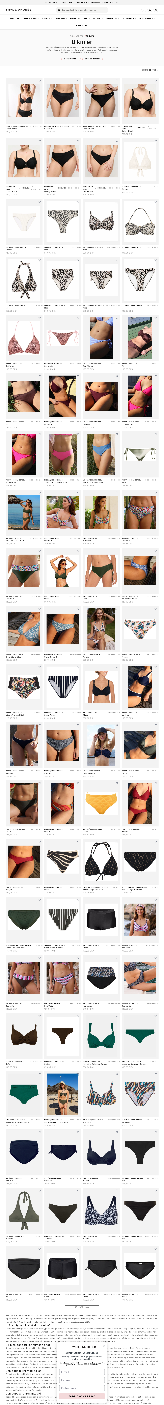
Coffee (9, 1064)
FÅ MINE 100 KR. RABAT (82, 1396)
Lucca (124, 773)
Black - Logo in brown (93, 889)
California (10, 366)
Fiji (123, 366)
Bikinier (90, 36)
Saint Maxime (89, 773)
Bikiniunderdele (92, 59)
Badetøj (80, 36)
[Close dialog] (104, 1346)
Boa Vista (126, 948)
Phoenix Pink (128, 424)
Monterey (87, 1122)
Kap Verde (87, 1006)
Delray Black (127, 131)
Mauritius (48, 540)
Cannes (125, 189)
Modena (125, 715)
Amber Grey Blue (129, 599)
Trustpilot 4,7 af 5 (109, 2)
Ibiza (124, 482)
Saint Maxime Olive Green (56, 1122)
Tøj (72, 36)
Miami (47, 889)
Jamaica (48, 424)
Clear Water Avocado (54, 948)
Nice (46, 250)
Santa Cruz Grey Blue (93, 482)
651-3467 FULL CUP (15, 540)
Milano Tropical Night (15, 715)
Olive (46, 599)
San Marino (88, 366)
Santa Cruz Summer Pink (55, 482)
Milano (86, 1238)
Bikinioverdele (71, 59)
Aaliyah (47, 773)
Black (85, 715)
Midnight (9, 1180)
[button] (58, 9)
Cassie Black (11, 128)
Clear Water (49, 715)
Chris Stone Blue (13, 657)
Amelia (86, 657)
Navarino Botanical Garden (95, 1064)
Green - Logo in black (16, 948)
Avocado (9, 1238)
